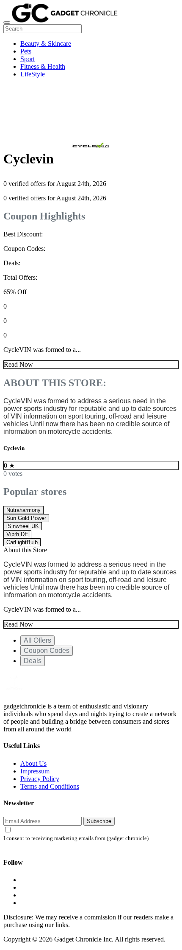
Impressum (35, 771)
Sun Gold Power (26, 518)
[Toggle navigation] (6, 22)
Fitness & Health (42, 66)
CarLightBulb (22, 542)
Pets (25, 51)
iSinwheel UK (22, 526)
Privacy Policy (39, 778)
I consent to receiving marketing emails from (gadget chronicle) (76, 838)
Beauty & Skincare (45, 43)
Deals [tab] (32, 660)
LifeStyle (32, 74)
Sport (27, 58)
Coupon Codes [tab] (46, 650)
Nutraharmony (23, 510)
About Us (33, 763)
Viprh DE (17, 534)
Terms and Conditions (49, 786)
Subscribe (99, 821)
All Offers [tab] (37, 640)
